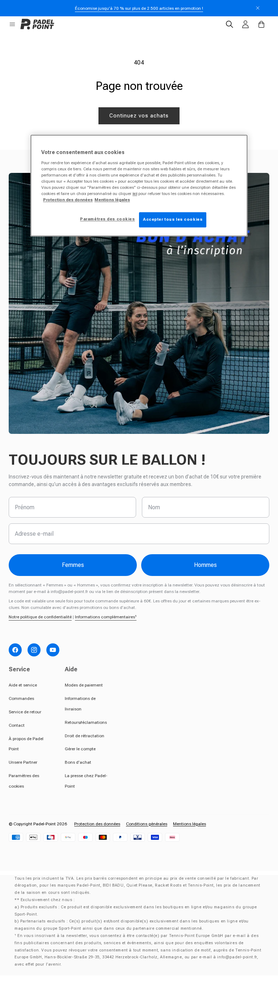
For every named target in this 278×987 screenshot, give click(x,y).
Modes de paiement (84, 685)
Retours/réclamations (86, 722)
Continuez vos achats (139, 115)
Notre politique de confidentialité (40, 616)
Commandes (21, 698)
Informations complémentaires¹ (105, 616)
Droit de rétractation (84, 735)
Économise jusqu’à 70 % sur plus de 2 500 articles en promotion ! (139, 8)
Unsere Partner (23, 762)
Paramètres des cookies (107, 219)
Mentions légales (189, 823)
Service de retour (25, 711)
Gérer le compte (80, 748)
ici (134, 193)
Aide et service (23, 685)
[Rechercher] (229, 24)
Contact (17, 725)
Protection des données (97, 823)
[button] (12, 24)
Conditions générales (146, 823)
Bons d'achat (78, 762)
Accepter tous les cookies (172, 219)
